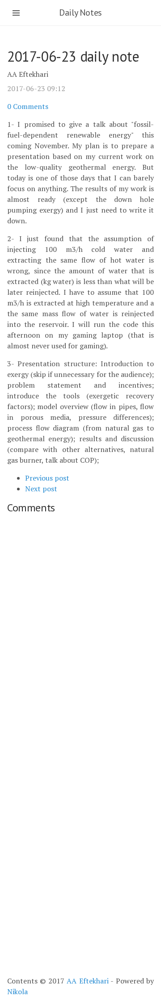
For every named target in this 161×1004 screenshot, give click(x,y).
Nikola (17, 991)
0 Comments (27, 106)
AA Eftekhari (87, 981)
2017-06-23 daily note (73, 56)
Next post (41, 489)
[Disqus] (80, 629)
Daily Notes (80, 12)
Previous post (47, 478)
